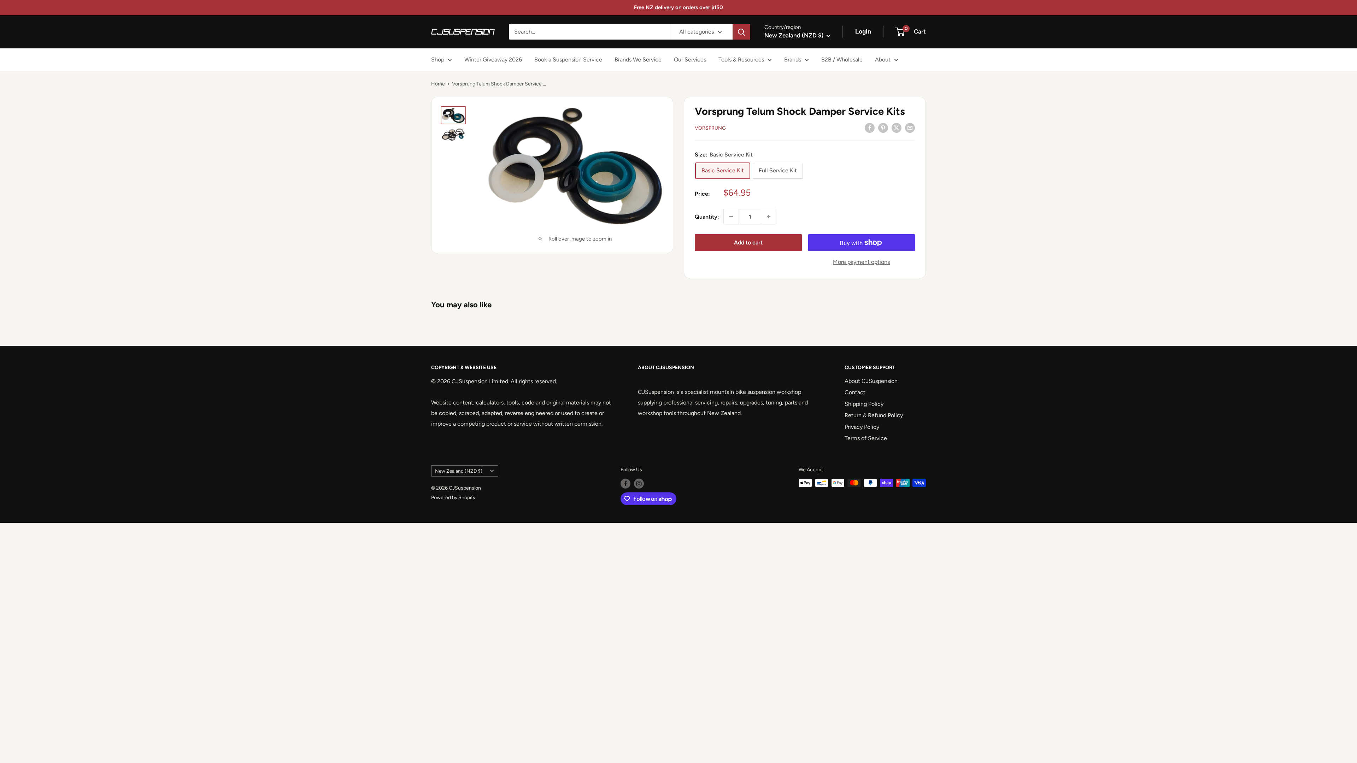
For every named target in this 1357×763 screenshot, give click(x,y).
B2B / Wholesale (842, 59)
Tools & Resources (741, 59)
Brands (792, 59)
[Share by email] (910, 127)
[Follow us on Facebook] (625, 484)
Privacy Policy (862, 427)
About (883, 59)
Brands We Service (638, 59)
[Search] (741, 32)
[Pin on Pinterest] (883, 127)
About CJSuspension (871, 381)
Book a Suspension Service (568, 59)
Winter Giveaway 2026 (493, 59)
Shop (437, 59)
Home (438, 84)
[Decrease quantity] (731, 216)
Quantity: (707, 216)
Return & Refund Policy (874, 415)
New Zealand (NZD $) (458, 471)
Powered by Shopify (453, 498)
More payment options (861, 262)
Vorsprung (710, 128)
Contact (855, 392)
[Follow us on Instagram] (639, 484)
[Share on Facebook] (870, 127)
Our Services (690, 59)
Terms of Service (866, 438)
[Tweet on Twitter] (896, 127)
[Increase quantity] (768, 216)
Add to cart (748, 242)
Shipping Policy (864, 404)
